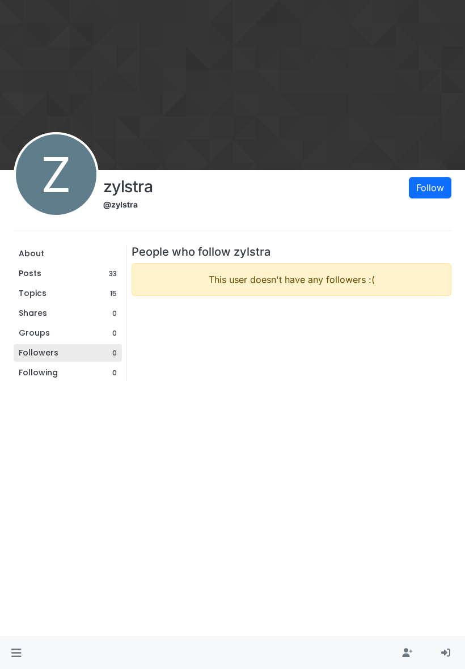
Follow (430, 187)
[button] (16, 653)
